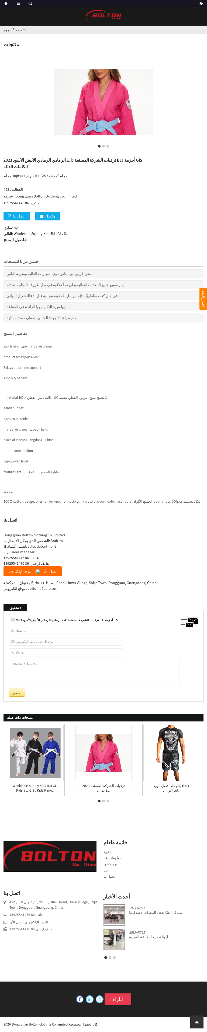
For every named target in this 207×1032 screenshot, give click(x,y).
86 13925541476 (16, 557)
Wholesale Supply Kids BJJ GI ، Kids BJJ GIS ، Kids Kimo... (35, 788)
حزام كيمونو (58, 175)
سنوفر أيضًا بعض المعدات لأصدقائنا (156, 912)
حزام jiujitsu (13, 175)
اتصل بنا (19, 216)
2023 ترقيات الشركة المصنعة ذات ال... (103, 788)
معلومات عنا (112, 858)
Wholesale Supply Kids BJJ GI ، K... (41, 233)
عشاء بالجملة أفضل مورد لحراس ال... (171, 788)
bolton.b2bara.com (42, 588)
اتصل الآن (16, 922)
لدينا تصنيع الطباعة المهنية (148, 937)
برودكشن (110, 864)
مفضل (50, 216)
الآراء (118, 999)
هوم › (7, 30)
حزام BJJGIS (36, 175)
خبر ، (107, 870)
